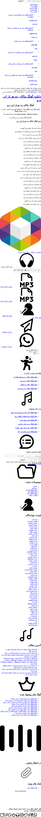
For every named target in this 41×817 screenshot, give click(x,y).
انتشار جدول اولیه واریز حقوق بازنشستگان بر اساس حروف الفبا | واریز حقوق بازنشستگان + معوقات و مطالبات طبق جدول (18, 662)
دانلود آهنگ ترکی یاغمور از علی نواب (26, 713)
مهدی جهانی (33, 609)
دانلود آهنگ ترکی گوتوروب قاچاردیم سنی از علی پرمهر (20, 702)
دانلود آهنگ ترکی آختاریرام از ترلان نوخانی (24, 715)
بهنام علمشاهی (32, 577)
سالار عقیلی (33, 571)
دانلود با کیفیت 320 (6, 287)
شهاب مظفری (32, 578)
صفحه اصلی (33, 4)
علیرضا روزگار (32, 618)
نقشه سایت (33, 10)
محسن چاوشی (32, 523)
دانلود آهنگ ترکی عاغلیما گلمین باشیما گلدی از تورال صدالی (18, 711)
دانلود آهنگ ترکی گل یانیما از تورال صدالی (24, 704)
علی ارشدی (33, 586)
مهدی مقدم (33, 528)
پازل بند (34, 566)
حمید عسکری (33, 530)
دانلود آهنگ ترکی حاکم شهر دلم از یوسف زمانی (22, 709)
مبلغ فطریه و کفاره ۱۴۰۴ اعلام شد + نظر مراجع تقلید (20, 658)
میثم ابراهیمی (33, 541)
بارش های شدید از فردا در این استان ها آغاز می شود (21, 653)
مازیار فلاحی (33, 543)
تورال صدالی (33, 526)
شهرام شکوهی (32, 623)
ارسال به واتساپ (6, 346)
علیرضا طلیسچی (32, 551)
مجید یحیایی (33, 562)
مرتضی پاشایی (32, 589)
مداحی (35, 486)
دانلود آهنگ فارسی (31, 92)
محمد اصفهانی (32, 600)
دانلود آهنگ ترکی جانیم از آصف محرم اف (24, 706)
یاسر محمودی (33, 620)
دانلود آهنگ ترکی (32, 493)
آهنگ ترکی (34, 6)
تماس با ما (34, 11)
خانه (39, 92)
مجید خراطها (33, 539)
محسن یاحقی (33, 560)
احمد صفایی (33, 611)
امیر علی (34, 535)
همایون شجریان (32, 521)
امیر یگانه (34, 612)
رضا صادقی (33, 548)
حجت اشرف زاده (31, 591)
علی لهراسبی (33, 537)
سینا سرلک (33, 593)
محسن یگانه (33, 532)
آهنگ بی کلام (33, 495)
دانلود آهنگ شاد (32, 491)
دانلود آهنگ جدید (35, 109)
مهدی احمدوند (32, 525)
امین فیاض (33, 575)
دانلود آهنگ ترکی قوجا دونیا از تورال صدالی (23, 698)
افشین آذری (33, 544)
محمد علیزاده (33, 587)
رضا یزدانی (33, 555)
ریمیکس (34, 488)
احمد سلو (34, 546)
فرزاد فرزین (33, 550)
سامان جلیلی (33, 568)
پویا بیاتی (34, 519)
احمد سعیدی (33, 594)
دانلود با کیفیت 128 (6, 301)
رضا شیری (33, 616)
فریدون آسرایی (32, 564)
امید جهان (34, 605)
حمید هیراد (34, 598)
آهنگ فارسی (33, 8)
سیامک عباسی (32, 607)
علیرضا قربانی (32, 625)
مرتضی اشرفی (32, 557)
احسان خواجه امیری (30, 569)
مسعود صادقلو (32, 603)
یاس (35, 621)
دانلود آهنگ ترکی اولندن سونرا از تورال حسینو (23, 707)
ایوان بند (34, 602)
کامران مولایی (32, 534)
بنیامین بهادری (32, 553)
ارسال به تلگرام (7, 332)
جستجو (21, 1)
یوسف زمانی (33, 596)
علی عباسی (33, 614)
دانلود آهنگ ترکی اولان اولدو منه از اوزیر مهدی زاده (21, 700)
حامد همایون (33, 580)
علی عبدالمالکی (32, 559)
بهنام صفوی (33, 582)
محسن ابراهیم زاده (31, 573)
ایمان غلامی (33, 584)
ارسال (22, 460)
